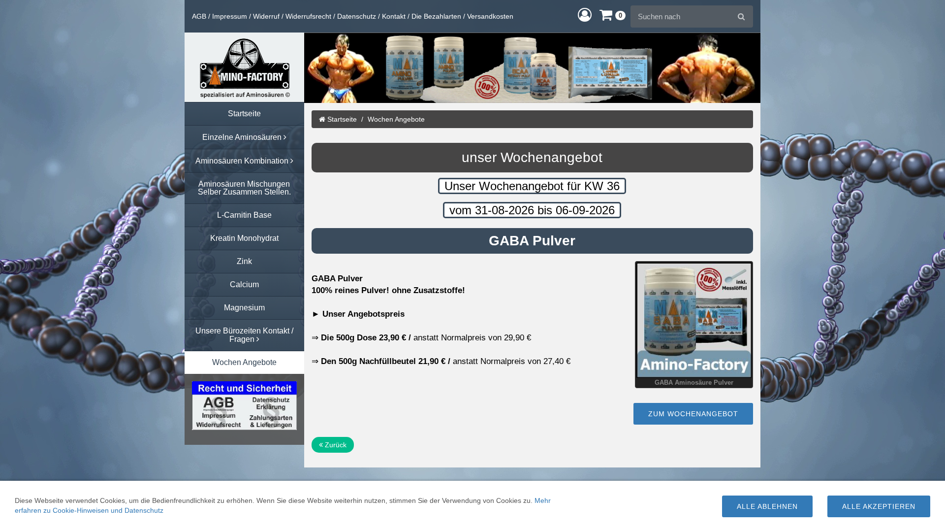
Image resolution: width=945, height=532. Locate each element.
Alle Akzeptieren (878, 506)
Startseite (341, 119)
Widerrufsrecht (308, 16)
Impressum (229, 16)
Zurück (334, 445)
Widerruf (266, 16)
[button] (585, 14)
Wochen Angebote (396, 119)
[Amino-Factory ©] (244, 67)
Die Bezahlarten (436, 16)
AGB (199, 16)
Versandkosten (490, 16)
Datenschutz (356, 16)
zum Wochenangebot (693, 414)
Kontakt (394, 16)
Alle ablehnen (767, 506)
